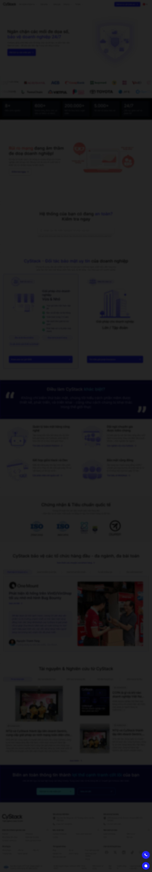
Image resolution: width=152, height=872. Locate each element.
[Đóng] (87, 431)
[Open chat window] (146, 866)
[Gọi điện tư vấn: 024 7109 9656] (146, 855)
